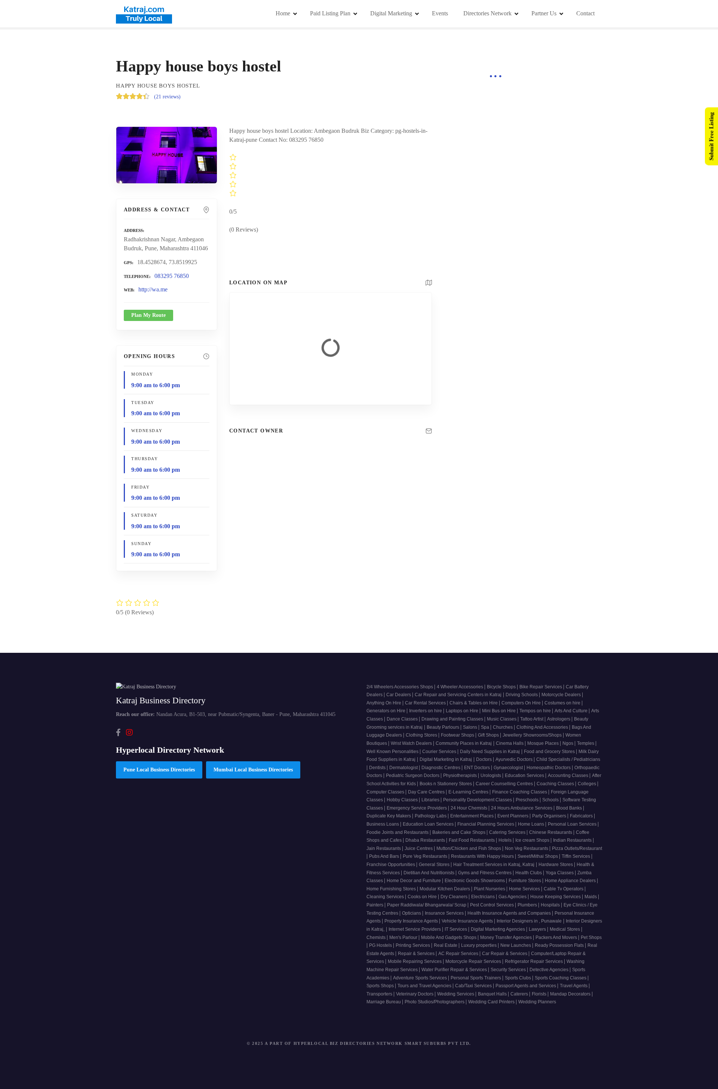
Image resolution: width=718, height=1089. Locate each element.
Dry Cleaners (455, 896)
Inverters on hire (426, 710)
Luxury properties (479, 945)
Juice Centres (419, 848)
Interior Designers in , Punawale (529, 921)
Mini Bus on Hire (499, 710)
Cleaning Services (385, 896)
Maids (591, 896)
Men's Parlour (403, 937)
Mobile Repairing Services (415, 961)
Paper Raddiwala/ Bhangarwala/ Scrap (427, 905)
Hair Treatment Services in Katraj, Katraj (493, 864)
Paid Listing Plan (330, 13)
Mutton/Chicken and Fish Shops (469, 848)
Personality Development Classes (478, 799)
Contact (585, 13)
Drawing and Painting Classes (452, 719)
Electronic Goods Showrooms (475, 880)
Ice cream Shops (532, 840)
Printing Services (413, 945)
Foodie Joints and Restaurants (398, 832)
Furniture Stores (525, 880)
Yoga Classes (560, 872)
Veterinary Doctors (415, 994)
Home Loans (531, 824)
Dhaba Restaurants (425, 840)
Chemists (376, 937)
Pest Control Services (492, 905)
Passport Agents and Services (526, 985)
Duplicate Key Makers (389, 816)
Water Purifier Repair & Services (454, 969)
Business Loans (383, 824)
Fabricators (582, 816)
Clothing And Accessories (542, 727)
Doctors (484, 759)
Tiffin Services (576, 856)
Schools (551, 799)
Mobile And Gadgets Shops (449, 937)
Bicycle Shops (502, 686)
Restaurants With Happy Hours (483, 856)
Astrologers (559, 719)
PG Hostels (381, 945)
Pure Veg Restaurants (425, 856)
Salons (470, 727)
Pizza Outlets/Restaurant (577, 848)
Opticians (412, 913)
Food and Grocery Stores (550, 751)
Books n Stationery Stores (446, 783)
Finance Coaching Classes (520, 792)
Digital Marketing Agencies (498, 929)
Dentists (378, 767)
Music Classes (502, 719)
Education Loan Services (429, 824)
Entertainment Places (472, 816)
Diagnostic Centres (441, 767)
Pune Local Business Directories (159, 770)
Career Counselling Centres (505, 783)
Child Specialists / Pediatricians (568, 759)
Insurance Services (445, 913)
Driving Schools (522, 694)
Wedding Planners (537, 1001)
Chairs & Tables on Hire (474, 703)
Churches (503, 727)
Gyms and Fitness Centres (485, 872)
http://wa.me (153, 289)
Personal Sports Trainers (476, 978)
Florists (539, 994)
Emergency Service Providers (417, 808)
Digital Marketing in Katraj (446, 759)
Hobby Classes (403, 799)
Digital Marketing (391, 13)
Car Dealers (399, 694)
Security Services (509, 969)
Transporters (379, 994)
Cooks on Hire (423, 896)
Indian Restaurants (573, 840)
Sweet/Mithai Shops (538, 856)
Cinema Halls (510, 743)
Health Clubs (529, 872)
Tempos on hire (535, 710)
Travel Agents (574, 985)
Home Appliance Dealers (571, 880)
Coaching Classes (556, 783)
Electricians (483, 896)
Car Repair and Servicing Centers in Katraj (458, 694)
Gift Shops (489, 735)
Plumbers (528, 905)
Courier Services (439, 751)
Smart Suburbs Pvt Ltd (437, 1043)
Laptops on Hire (462, 710)
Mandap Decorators (571, 994)
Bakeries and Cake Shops (459, 832)
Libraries (431, 799)
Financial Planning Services (486, 824)
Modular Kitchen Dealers (445, 888)
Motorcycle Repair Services (473, 961)
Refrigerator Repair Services (534, 961)
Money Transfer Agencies (506, 937)
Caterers (519, 994)
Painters (375, 905)
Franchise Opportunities (391, 864)
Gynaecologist (509, 767)
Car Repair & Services (505, 953)
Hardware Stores (556, 864)
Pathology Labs (431, 816)
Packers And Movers (557, 937)
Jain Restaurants (384, 848)
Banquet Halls (493, 994)
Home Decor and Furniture (414, 880)
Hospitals (551, 905)
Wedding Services (456, 994)
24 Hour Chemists (469, 808)
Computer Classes (385, 792)
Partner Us (543, 13)
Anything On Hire (384, 703)
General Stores (435, 864)
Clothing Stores (422, 735)
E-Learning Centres (469, 792)
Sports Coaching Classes (561, 978)
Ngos (568, 743)
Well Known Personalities (393, 751)
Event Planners (513, 816)
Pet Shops (591, 937)
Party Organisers (549, 816)
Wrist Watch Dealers (412, 743)
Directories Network (487, 13)
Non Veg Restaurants (527, 848)
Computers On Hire (521, 703)
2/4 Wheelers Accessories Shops (400, 686)
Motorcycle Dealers (561, 694)
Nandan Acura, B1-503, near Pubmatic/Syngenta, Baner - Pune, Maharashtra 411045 (225, 714)
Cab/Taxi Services (474, 985)
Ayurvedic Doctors (514, 759)
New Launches (516, 945)
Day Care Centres (427, 792)
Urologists (491, 775)
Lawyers (538, 929)
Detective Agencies (550, 969)
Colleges (587, 783)
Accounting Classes (568, 775)
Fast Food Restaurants (472, 840)
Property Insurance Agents (411, 921)
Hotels (505, 840)
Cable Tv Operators (564, 888)
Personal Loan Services (573, 824)
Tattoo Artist (532, 719)
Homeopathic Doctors (549, 767)
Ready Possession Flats (560, 945)
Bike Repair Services (541, 686)
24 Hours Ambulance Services (522, 808)
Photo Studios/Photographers (435, 1001)
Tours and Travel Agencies (425, 985)
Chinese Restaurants (551, 832)
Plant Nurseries (490, 888)
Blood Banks (569, 808)
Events (440, 13)
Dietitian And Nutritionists (429, 872)
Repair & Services (417, 953)
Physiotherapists (460, 775)
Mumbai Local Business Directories (253, 770)
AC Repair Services (458, 953)
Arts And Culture (572, 710)
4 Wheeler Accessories (460, 686)
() (167, 97)
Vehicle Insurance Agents (468, 921)
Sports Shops (380, 985)
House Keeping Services (556, 896)
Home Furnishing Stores (391, 888)
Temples (586, 743)
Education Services (525, 775)
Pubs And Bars (384, 856)
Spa (485, 727)
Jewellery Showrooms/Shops (533, 735)
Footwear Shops (458, 735)
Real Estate (446, 945)
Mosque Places (543, 743)
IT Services (456, 929)
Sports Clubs (518, 978)
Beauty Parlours (443, 727)
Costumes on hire (563, 703)
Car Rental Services (426, 703)
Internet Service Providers (415, 929)
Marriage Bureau (384, 1001)
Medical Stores (565, 929)
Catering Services (508, 832)
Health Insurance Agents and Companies (509, 913)
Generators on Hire (386, 710)
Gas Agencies (513, 896)
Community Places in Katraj (464, 743)
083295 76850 (171, 276)
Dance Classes (403, 719)
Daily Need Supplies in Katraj (490, 751)
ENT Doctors (477, 767)
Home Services (525, 888)
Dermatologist (404, 767)
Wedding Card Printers (492, 1001)
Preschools (528, 799)
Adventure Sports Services (420, 978)
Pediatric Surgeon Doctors (413, 775)
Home (283, 13)
